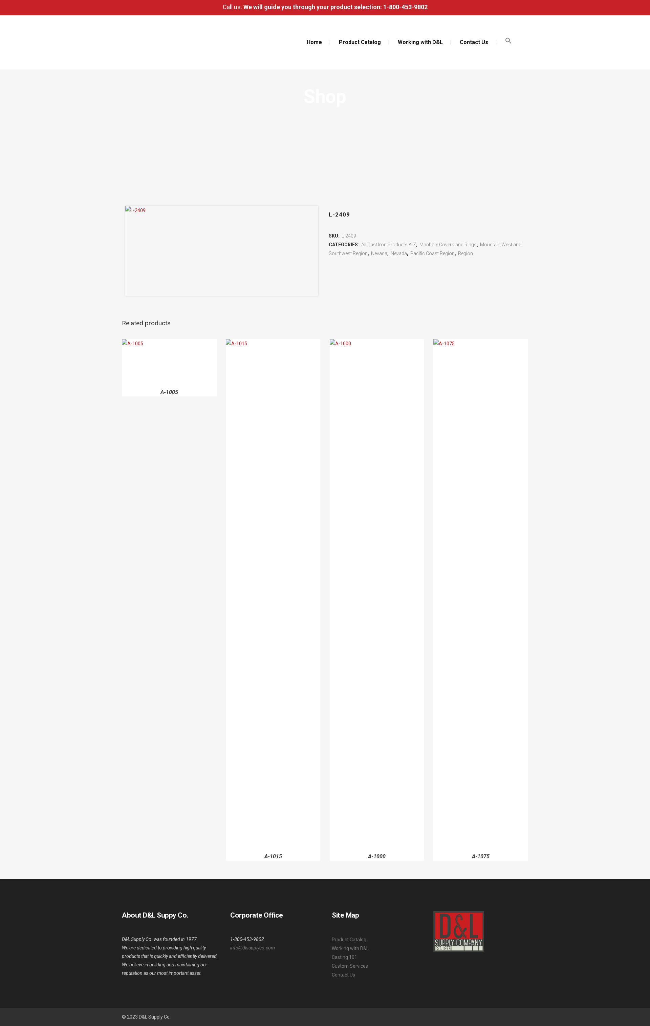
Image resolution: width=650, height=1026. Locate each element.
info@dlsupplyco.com (252, 947)
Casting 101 (344, 957)
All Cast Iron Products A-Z (388, 244)
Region (465, 253)
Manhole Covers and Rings (448, 244)
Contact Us (343, 975)
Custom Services (350, 966)
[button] (508, 42)
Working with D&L (350, 948)
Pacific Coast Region (432, 253)
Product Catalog (349, 939)
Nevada (379, 253)
